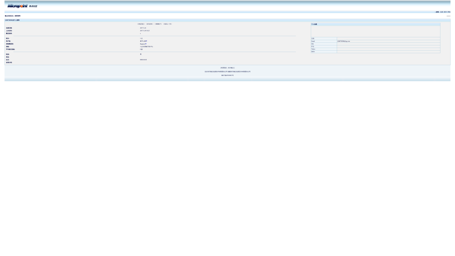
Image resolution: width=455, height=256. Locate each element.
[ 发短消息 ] (141, 24)
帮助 (449, 12)
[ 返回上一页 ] (168, 24)
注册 (441, 12)
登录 (445, 12)
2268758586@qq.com (343, 41)
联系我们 (224, 68)
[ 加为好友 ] (149, 24)
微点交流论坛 (9, 16)
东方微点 (231, 68)
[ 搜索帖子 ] (158, 24)
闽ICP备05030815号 (227, 75)
